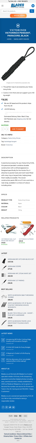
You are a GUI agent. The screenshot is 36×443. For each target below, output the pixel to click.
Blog (6, 422)
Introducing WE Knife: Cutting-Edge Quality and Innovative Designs (18, 340)
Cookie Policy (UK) (25, 422)
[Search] (32, 11)
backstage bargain (10, 141)
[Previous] (1, 235)
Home (9, 39)
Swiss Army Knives (21, 39)
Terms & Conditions (10, 434)
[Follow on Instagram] (6, 407)
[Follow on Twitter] (10, 407)
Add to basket (18, 129)
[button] (2, 5)
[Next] (35, 235)
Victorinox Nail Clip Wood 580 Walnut (8, 240)
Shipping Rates (8, 436)
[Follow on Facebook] (3, 407)
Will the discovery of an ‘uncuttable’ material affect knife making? (18, 360)
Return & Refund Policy (24, 434)
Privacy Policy (18, 436)
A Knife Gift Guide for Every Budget (18, 347)
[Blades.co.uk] (17, 6)
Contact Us (14, 422)
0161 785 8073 (23, 1)
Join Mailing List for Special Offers (14, 420)
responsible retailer (7, 401)
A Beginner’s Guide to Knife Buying (18, 353)
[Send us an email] (13, 407)
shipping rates (21, 119)
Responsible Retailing (17, 419)
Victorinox (9, 145)
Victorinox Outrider (26, 239)
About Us (31, 420)
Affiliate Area (28, 436)
